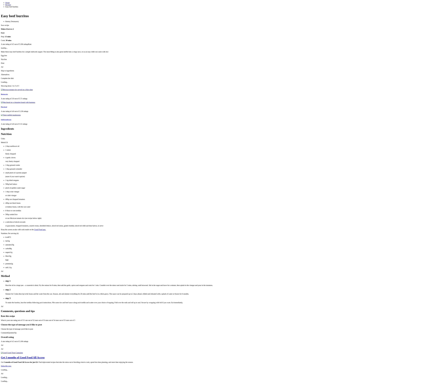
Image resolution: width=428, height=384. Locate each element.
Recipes (8, 5)
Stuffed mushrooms (6, 119)
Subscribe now (6, 366)
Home (7, 3)
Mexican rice (4, 94)
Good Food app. (40, 230)
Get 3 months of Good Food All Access (23, 357)
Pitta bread (4, 107)
